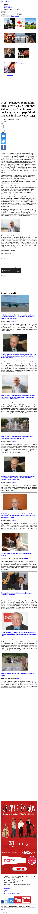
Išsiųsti (3, 276)
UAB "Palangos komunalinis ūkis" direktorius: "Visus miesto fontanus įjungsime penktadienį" (17, 437)
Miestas (14, 321)
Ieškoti (20, 14)
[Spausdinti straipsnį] (3, 132)
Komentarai (33, 642)
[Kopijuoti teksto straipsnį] (3, 128)
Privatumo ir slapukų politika (12, 893)
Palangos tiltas (15, 16)
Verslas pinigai (30, 361)
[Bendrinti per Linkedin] (3, 138)
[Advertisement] (19, 88)
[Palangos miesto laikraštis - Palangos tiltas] (5, 1)
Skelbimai (7, 890)
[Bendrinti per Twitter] (3, 143)
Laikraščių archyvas (9, 7)
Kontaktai (7, 6)
